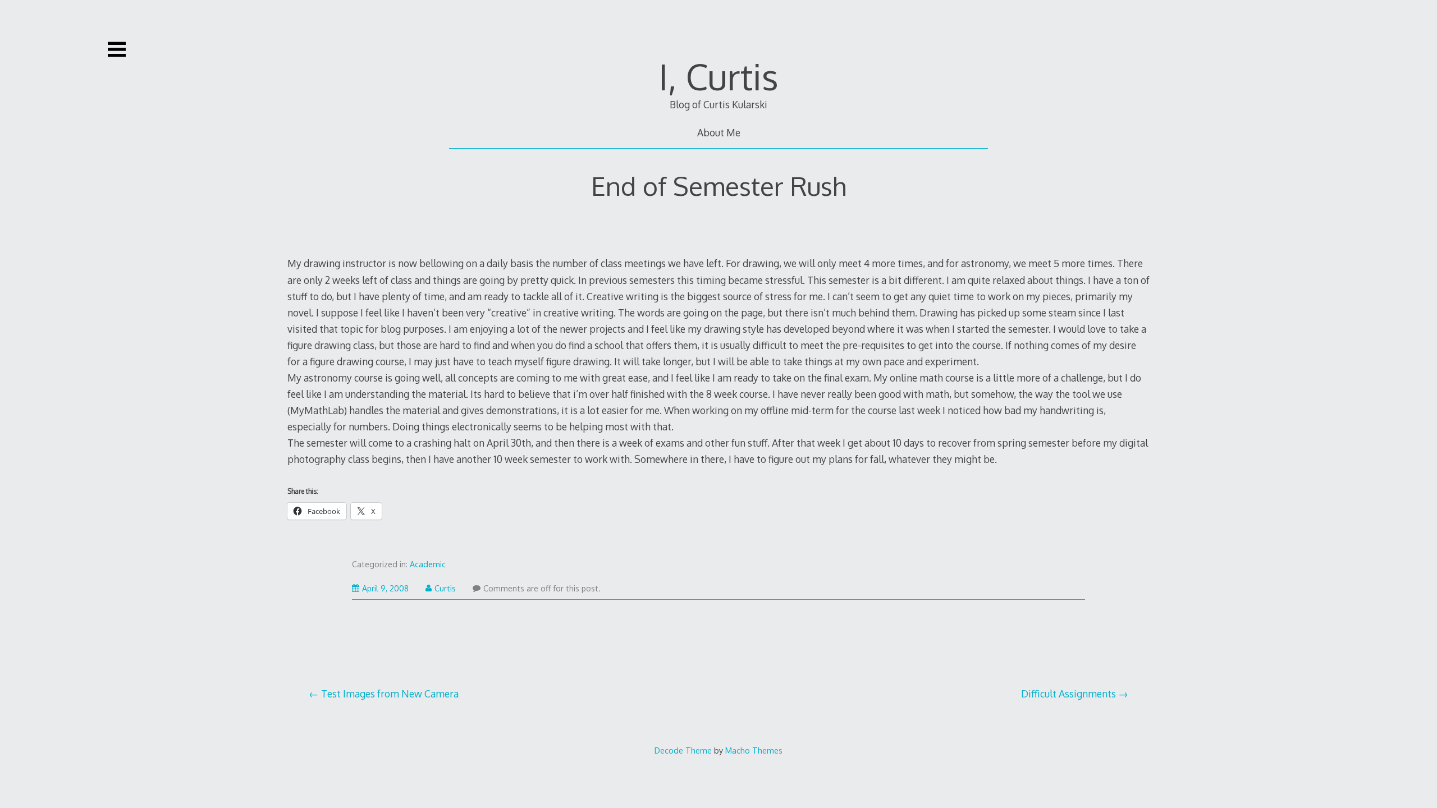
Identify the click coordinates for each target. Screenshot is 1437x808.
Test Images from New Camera (390, 693)
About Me (718, 132)
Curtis (445, 588)
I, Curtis (718, 76)
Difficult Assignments (1068, 693)
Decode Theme (683, 750)
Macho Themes (753, 750)
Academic (428, 564)
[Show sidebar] (117, 49)
